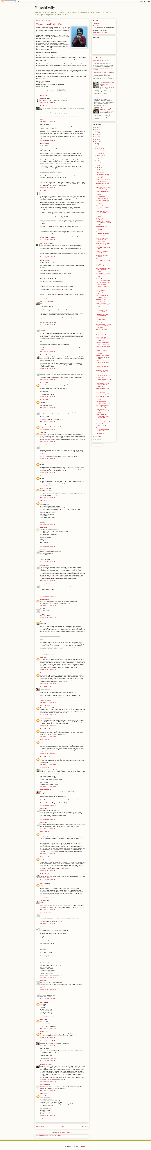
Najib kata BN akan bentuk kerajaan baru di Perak (103, 379)
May (98, 165)
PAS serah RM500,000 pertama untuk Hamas (103, 296)
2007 (96, 439)
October (99, 153)
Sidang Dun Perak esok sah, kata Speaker (102, 184)
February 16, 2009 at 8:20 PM (47, 497)
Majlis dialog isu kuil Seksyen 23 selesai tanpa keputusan (102, 61)
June (98, 162)
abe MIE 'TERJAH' (45, 301)
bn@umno (43, 739)
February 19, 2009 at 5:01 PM (47, 1115)
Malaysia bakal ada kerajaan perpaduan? (102, 232)
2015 (96, 132)
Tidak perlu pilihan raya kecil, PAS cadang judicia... (102, 398)
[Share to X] (61, 90)
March (98, 170)
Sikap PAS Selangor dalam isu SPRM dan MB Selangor (102, 207)
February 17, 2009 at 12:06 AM (48, 736)
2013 (96, 136)
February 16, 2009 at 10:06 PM (48, 596)
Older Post (84, 1126)
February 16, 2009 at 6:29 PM (47, 351)
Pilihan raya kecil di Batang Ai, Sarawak (102, 197)
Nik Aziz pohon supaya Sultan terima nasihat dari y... (102, 357)
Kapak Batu (43, 98)
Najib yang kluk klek (101, 219)
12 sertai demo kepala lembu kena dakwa (106, 108)
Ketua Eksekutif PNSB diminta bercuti (102, 211)
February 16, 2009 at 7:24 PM (47, 441)
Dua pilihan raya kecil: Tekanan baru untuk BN (103, 420)
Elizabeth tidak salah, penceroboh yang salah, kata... (102, 239)
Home (62, 1126)
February (99, 172)
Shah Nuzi (43, 1031)
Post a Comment (43, 1119)
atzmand (42, 808)
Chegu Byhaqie (44, 1064)
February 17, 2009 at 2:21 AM (47, 880)
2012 (96, 139)
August (99, 158)
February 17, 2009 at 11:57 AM (48, 1016)
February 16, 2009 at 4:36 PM (47, 298)
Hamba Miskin (44, 687)
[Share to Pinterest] (65, 90)
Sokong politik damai (102, 235)
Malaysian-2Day (44, 355)
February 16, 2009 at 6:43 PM (47, 396)
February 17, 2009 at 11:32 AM (48, 999)
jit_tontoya (43, 621)
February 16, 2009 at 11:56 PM (48, 683)
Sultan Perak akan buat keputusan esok (102, 367)
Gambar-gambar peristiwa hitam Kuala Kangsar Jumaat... (103, 325)
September (100, 155)
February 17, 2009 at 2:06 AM (47, 853)
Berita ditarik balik (101, 335)
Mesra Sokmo (44, 705)
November (100, 150)
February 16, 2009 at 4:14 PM (47, 187)
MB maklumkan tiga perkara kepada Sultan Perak (103, 411)
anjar (41, 424)
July (98, 160)
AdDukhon (43, 599)
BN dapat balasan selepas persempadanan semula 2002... (103, 310)
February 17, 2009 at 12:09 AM (48, 764)
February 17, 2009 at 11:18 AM (48, 989)
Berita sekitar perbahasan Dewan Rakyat (103, 180)
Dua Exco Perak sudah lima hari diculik (102, 424)
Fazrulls (42, 106)
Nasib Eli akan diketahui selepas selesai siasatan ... (102, 193)
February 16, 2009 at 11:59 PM (48, 714)
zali (41, 410)
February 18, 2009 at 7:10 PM (47, 1061)
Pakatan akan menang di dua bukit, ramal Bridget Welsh (103, 223)
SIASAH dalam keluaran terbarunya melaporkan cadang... (103, 176)
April (98, 167)
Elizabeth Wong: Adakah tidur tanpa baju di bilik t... (103, 260)
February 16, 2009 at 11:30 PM (48, 654)
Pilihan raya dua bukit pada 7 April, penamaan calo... (103, 292)
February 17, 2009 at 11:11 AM (48, 977)
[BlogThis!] (60, 90)
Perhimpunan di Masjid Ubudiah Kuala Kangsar (103, 343)
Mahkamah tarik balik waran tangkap (102, 314)
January (99, 433)
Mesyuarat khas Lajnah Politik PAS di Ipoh (102, 406)
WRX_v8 (42, 500)
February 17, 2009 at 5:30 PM (47, 1045)
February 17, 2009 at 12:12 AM (48, 786)
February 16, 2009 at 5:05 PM (47, 324)
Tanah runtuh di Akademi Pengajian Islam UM (107, 83)
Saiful (41, 432)
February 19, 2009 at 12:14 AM (48, 1081)
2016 (96, 129)
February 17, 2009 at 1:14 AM (47, 828)
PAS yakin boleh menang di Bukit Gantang (103, 188)
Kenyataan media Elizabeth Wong (101, 265)
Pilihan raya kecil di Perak (103, 322)
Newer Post (40, 1126)
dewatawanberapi (45, 328)
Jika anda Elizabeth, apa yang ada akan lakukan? (103, 269)
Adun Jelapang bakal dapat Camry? (102, 318)
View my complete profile (100, 32)
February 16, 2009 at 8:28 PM (47, 524)
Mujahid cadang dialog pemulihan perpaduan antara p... (103, 202)
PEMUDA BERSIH (45, 243)
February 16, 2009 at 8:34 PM (47, 546)
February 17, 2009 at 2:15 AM (47, 870)
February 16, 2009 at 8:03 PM (47, 485)
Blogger (84, 1146)
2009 (96, 146)
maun (41, 657)
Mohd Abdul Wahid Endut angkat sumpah (103, 244)
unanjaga (42, 565)
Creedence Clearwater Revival (48, 1041)
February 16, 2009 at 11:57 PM (48, 702)
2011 (96, 141)
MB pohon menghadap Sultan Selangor (102, 252)
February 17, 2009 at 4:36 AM (47, 909)
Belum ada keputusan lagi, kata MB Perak (102, 370)
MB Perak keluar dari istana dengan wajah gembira (102, 362)
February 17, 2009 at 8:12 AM (47, 923)
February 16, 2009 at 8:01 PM (47, 472)
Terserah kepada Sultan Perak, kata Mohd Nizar (103, 374)
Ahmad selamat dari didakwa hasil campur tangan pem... (102, 429)
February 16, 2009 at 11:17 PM (48, 617)
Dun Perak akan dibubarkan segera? (102, 393)
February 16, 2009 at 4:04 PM (47, 121)
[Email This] (58, 90)
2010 (96, 144)
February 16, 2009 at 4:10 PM (47, 140)
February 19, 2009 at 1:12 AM (47, 1090)
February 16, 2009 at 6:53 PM (47, 407)
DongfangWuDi (44, 382)
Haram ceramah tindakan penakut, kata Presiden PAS (103, 275)
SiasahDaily (45, 7)
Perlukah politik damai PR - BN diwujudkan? (103, 215)
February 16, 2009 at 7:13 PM (47, 429)
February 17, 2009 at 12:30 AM (48, 805)
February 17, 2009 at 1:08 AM (47, 819)
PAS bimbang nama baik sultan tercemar (103, 283)
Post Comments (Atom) (65, 1132)
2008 (96, 436)
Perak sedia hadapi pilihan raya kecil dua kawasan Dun (102, 416)
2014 (96, 134)
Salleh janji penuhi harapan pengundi (103, 72)
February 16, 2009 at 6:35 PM (47, 379)
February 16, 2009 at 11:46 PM (48, 669)
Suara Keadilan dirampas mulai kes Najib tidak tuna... (103, 305)
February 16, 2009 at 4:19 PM (47, 239)
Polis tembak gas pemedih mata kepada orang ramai (103, 339)
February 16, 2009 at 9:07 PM (47, 561)
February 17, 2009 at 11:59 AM (48, 1028)
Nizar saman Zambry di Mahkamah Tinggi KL (102, 287)
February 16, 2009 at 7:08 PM (47, 421)
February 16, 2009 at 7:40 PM (47, 458)
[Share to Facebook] (63, 90)
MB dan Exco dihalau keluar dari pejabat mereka (102, 352)
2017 (96, 127)
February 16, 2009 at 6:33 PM (47, 368)
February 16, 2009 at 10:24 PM (48, 605)
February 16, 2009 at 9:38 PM (47, 580)
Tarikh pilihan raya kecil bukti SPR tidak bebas (103, 279)
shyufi (42, 926)
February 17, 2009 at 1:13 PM (47, 1037)
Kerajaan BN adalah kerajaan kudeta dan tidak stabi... (102, 331)
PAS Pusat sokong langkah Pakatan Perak (103, 402)
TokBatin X (43, 874)
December (100, 148)
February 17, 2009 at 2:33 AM (47, 897)
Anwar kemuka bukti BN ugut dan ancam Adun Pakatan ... (103, 228)
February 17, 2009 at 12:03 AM (48, 725)
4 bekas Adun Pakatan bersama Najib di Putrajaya (102, 384)
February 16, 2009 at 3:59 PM (47, 102)
